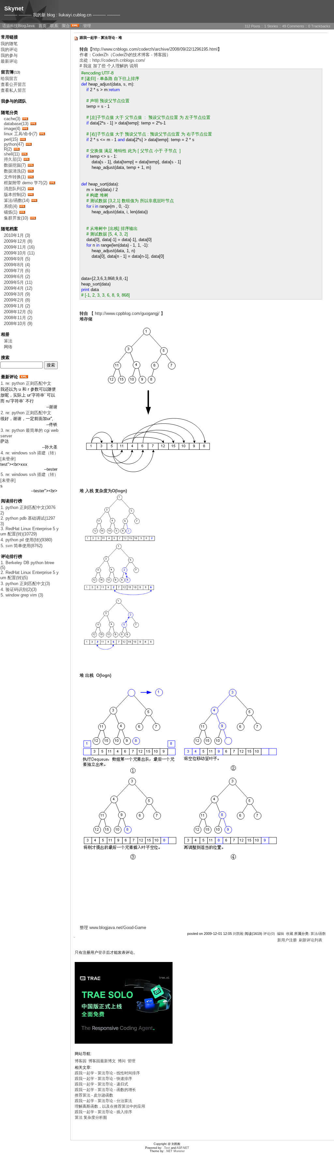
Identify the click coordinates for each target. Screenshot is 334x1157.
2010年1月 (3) (17, 235)
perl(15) (11, 139)
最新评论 (9, 61)
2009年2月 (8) (17, 300)
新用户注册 (287, 940)
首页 (42, 26)
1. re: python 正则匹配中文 (26, 383)
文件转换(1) (15, 176)
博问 (122, 1061)
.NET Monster (175, 1151)
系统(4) (10, 206)
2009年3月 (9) (17, 294)
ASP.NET (182, 1147)
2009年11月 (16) (19, 247)
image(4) (12, 128)
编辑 (280, 934)
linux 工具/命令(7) (20, 133)
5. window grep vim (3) (22, 595)
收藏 (289, 934)
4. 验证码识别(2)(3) (19, 589)
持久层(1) (13, 159)
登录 (102, 952)
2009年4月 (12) (18, 288)
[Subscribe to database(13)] (33, 123)
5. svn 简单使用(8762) (21, 545)
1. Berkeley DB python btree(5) (27, 565)
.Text (166, 1147)
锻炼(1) (10, 212)
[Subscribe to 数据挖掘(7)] (30, 165)
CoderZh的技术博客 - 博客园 (139, 54)
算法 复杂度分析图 (91, 1117)
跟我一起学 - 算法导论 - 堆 (101, 38)
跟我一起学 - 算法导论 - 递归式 (101, 1084)
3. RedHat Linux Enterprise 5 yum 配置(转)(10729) (29, 531)
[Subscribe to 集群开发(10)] (33, 218)
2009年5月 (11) (18, 282)
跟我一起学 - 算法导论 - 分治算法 (103, 1101)
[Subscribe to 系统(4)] (22, 206)
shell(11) (12, 154)
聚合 (66, 26)
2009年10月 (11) (19, 253)
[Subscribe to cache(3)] (25, 119)
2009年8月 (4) (17, 264)
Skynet (13, 8)
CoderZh (100, 54)
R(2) (8, 149)
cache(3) (12, 118)
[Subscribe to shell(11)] (24, 154)
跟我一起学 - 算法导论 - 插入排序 (103, 1112)
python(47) (14, 144)
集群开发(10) (16, 218)
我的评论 (9, 49)
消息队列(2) (15, 188)
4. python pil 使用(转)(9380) (26, 539)
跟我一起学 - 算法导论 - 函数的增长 (105, 1089)
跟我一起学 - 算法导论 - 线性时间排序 (107, 1073)
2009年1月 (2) (17, 305)
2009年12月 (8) (18, 241)
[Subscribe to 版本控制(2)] (30, 194)
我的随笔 (9, 43)
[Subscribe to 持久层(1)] (26, 159)
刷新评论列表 (310, 940)
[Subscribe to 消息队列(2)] (30, 188)
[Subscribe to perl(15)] (23, 139)
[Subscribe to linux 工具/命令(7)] (42, 134)
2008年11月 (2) (18, 317)
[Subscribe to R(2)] (16, 149)
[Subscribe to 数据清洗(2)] (30, 171)
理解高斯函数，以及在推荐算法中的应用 (110, 1106)
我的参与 (9, 55)
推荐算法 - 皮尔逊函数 (94, 1095)
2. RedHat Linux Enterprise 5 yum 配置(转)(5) (29, 575)
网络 (8, 346)
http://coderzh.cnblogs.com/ (118, 60)
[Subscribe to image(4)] (25, 128)
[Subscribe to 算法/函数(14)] (34, 200)
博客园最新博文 (102, 1061)
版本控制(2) (15, 194)
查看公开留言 (13, 84)
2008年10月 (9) (18, 323)
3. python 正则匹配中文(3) (25, 583)
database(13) (16, 123)
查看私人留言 (13, 90)
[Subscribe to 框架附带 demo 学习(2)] (52, 183)
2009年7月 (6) (17, 270)
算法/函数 (318, 934)
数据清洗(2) (15, 171)
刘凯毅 (238, 934)
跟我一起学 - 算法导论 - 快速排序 (103, 1078)
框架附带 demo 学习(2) (25, 182)
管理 (87, 26)
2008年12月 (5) (18, 311)
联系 (54, 26)
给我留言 (9, 78)
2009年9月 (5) (17, 258)
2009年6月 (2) (17, 276)
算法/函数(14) (16, 200)
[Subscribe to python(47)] (28, 144)
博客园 (80, 1061)
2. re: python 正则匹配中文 (26, 412)
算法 (8, 340)
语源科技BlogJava (18, 26)
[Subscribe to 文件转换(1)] (30, 177)
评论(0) (269, 934)
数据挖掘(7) (15, 165)
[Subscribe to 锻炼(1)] (22, 212)
